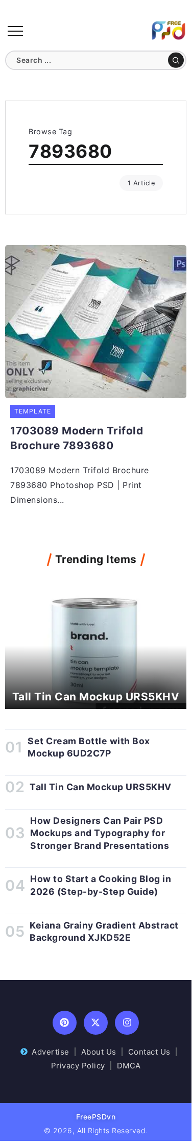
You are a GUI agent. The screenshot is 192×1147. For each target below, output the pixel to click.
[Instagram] (127, 1023)
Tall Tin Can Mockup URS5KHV (96, 696)
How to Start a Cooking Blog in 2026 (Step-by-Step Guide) (100, 885)
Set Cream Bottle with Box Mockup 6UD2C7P (89, 747)
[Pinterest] (65, 1023)
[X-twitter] (96, 1023)
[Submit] (176, 60)
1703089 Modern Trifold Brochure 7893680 (76, 438)
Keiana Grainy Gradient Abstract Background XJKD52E (104, 931)
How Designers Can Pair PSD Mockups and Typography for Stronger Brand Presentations (99, 833)
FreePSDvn (96, 1116)
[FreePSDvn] (168, 30)
